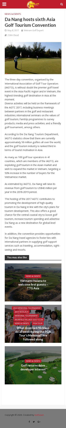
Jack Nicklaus (21, 312)
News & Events (13, 14)
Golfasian (39, 415)
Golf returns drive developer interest (33, 367)
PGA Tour (37, 323)
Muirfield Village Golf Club (29, 319)
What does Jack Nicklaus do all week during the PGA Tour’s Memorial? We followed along (33, 333)
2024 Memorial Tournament (26, 308)
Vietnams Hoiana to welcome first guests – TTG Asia (33, 284)
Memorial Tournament (26, 316)
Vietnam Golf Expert (33, 30)
